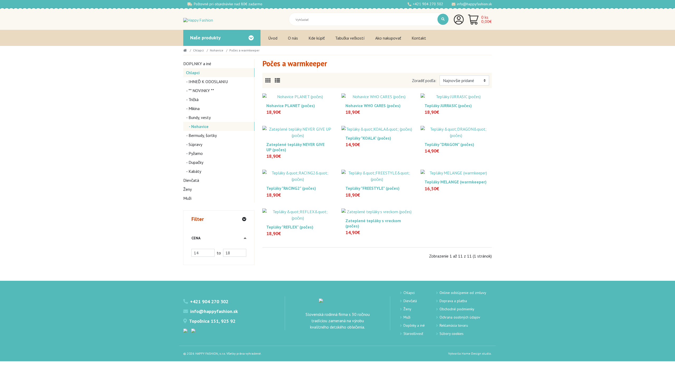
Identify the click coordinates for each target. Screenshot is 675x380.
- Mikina (191, 108)
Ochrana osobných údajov (460, 317)
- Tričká (191, 99)
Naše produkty (205, 38)
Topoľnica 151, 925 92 (212, 321)
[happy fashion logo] (337, 300)
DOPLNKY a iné (197, 63)
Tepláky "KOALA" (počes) (368, 138)
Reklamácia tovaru (454, 325)
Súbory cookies (452, 333)
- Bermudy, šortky (200, 135)
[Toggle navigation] (251, 38)
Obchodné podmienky (457, 309)
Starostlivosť (413, 333)
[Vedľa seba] (268, 80)
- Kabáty (192, 171)
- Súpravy (192, 144)
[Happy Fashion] (198, 19)
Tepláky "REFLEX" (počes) (289, 227)
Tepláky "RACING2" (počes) (291, 188)
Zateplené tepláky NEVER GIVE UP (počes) (295, 147)
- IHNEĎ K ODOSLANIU (205, 81)
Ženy (187, 189)
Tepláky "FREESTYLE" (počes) (372, 188)
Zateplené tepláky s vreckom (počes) (373, 223)
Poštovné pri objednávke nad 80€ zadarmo (228, 4)
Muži (187, 198)
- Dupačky (193, 162)
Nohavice (216, 50)
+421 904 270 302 (428, 4)
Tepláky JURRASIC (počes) (448, 105)
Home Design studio (476, 353)
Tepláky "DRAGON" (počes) (449, 144)
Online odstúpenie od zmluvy (463, 292)
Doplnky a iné (414, 325)
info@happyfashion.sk (474, 4)
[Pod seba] (277, 80)
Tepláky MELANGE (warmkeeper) (455, 181)
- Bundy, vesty (197, 117)
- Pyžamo (193, 153)
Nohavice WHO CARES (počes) (373, 105)
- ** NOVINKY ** (198, 90)
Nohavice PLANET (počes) (290, 105)
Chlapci (198, 50)
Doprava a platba (453, 300)
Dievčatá (191, 180)
